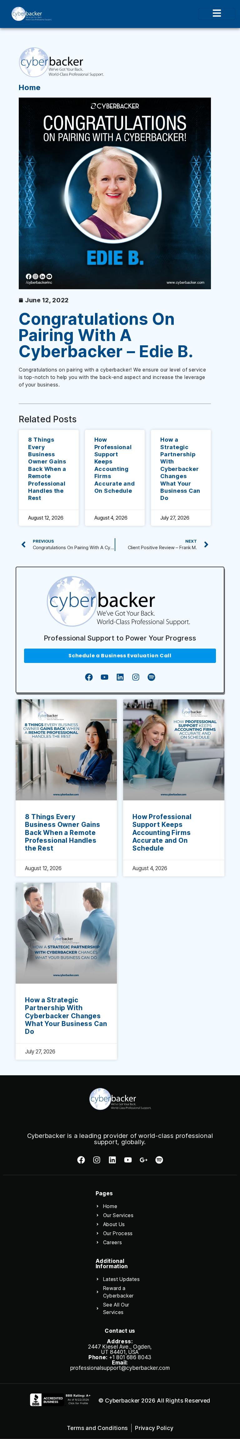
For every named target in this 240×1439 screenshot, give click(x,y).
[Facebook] (89, 677)
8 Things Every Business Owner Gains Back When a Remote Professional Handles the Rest (47, 468)
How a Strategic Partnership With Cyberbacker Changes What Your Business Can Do (180, 468)
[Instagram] (135, 677)
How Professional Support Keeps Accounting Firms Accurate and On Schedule (161, 832)
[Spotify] (151, 677)
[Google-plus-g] (143, 1159)
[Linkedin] (120, 677)
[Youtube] (104, 677)
